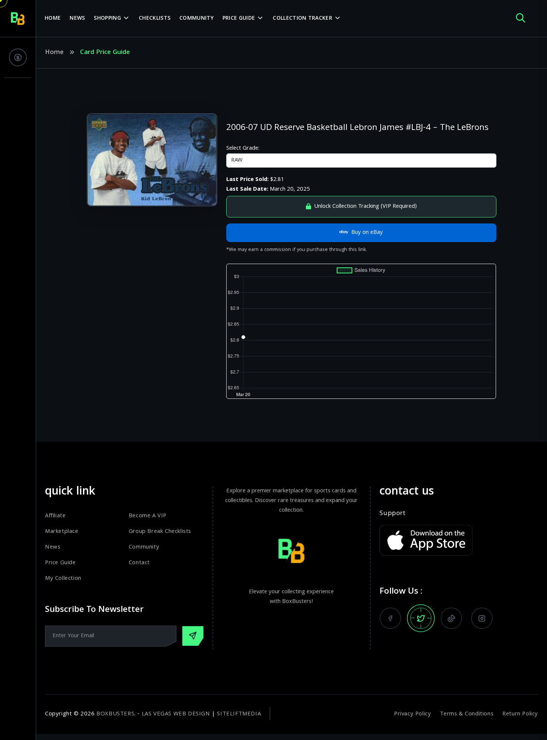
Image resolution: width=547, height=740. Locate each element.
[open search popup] (520, 18)
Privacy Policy (412, 714)
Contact (139, 563)
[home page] (17, 18)
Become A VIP (148, 516)
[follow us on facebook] (390, 618)
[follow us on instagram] (482, 618)
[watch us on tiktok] (451, 618)
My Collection (63, 578)
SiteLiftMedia (239, 714)
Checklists (154, 18)
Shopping (107, 18)
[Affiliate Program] (18, 57)
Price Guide (239, 18)
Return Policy (520, 714)
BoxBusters (115, 714)
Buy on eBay (367, 233)
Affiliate (55, 516)
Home (53, 18)
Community (196, 18)
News (77, 18)
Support (392, 513)
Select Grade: (242, 148)
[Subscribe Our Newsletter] (193, 636)
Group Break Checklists (160, 531)
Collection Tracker (302, 18)
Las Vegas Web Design (176, 714)
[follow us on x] (421, 618)
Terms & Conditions (466, 714)
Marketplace (62, 531)
